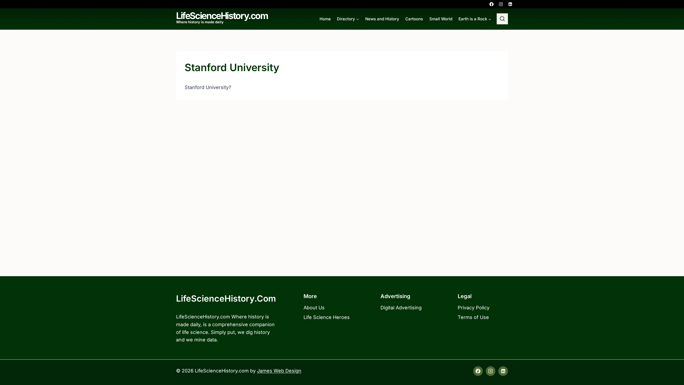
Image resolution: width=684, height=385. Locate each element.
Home (325, 18)
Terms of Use (473, 317)
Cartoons (414, 18)
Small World (440, 18)
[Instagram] (501, 4)
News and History (382, 18)
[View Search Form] (502, 19)
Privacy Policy (473, 307)
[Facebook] (491, 4)
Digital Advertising (401, 307)
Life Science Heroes (327, 317)
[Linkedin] (510, 4)
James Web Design (279, 371)
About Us (314, 307)
